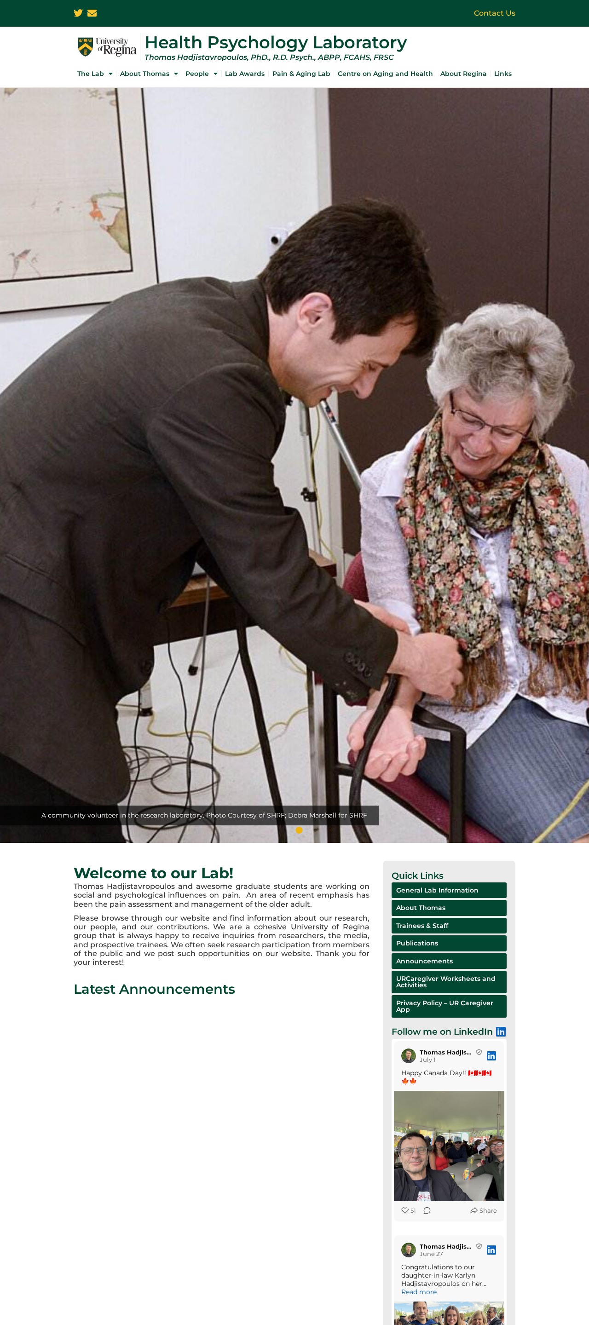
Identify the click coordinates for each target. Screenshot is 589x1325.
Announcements (424, 961)
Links (503, 73)
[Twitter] (78, 13)
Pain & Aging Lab (301, 73)
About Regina (463, 73)
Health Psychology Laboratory (275, 42)
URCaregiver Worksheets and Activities (446, 981)
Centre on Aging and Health (385, 73)
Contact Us (494, 13)
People (197, 73)
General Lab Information (437, 890)
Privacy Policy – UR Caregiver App (444, 1006)
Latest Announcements (154, 989)
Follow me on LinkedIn (442, 1031)
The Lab (90, 73)
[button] (299, 830)
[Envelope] (92, 13)
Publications (417, 943)
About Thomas (144, 73)
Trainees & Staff (422, 926)
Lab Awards (245, 73)
